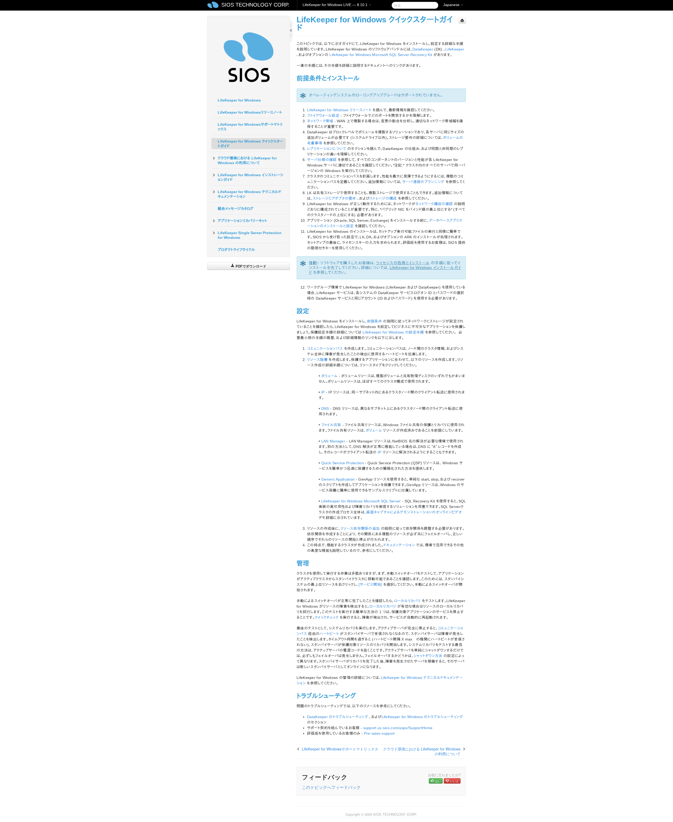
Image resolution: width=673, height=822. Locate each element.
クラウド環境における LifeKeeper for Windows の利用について (247, 160)
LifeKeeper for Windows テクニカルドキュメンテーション (249, 194)
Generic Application (338, 479)
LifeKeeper (454, 49)
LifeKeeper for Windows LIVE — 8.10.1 (336, 5)
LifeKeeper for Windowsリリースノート (250, 112)
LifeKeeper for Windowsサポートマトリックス (250, 126)
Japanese (452, 5)
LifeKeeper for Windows (239, 100)
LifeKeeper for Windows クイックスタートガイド (250, 143)
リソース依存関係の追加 (360, 528)
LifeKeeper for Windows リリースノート (339, 110)
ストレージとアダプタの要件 (334, 198)
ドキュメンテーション (399, 545)
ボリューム (329, 376)
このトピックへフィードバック (331, 787)
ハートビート (329, 634)
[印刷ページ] (462, 20)
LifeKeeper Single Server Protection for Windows (250, 235)
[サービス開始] (370, 584)
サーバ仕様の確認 (321, 160)
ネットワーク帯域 (320, 121)
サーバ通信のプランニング (423, 182)
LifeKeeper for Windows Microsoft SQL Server (361, 501)
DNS (325, 408)
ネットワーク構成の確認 (434, 204)
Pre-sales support (379, 733)
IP (323, 392)
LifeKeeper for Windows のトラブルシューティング (422, 717)
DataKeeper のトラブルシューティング (337, 717)
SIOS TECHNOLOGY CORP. (255, 5)
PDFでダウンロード (250, 266)
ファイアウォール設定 (323, 115)
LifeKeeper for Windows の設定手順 (393, 332)
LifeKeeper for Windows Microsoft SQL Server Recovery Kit (380, 55)
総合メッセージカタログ (235, 208)
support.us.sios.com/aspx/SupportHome (398, 728)
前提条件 (374, 321)
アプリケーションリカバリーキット (242, 221)
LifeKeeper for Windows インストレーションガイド (250, 177)
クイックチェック (326, 617)
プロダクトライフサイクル (236, 250)
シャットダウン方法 (428, 656)
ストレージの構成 (383, 198)
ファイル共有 (331, 425)
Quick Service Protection (342, 463)
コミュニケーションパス (325, 348)
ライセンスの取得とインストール (403, 263)
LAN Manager (333, 441)
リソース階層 (317, 359)
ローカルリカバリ (407, 601)
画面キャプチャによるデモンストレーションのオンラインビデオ (414, 512)
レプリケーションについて (326, 149)
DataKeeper (422, 49)
